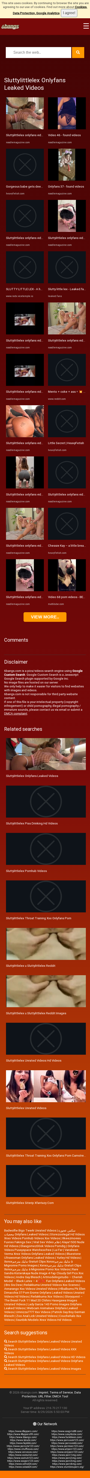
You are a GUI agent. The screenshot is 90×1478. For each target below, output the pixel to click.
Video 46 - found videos (64, 135)
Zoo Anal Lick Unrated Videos (36, 1316)
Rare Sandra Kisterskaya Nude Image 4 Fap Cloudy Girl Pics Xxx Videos (44, 1273)
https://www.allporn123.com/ (67, 1449)
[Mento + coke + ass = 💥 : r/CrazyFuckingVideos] (67, 385)
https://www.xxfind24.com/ (23, 1463)
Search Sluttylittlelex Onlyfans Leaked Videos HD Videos (46, 1357)
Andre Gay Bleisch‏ (28, 1277)
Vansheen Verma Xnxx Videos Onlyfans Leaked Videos (41, 1252)
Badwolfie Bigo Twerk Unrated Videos (30, 1230)
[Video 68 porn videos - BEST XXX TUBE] (67, 590)
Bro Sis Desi (14, 1285)
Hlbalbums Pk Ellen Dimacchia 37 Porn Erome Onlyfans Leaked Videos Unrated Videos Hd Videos (44, 1292)
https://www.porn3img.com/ (67, 1460)
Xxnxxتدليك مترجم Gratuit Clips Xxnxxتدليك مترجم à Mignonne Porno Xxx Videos (42, 1267)
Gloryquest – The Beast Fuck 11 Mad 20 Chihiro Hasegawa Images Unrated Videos (43, 1300)
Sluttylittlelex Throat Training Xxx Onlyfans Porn (38, 918)
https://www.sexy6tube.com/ (66, 1434)
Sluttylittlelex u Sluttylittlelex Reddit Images (36, 1013)
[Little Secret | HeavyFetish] (67, 436)
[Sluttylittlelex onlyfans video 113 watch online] (67, 333)
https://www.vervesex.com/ (23, 1452)
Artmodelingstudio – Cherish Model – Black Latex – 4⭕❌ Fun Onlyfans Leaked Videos (44, 1279)
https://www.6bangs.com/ (23, 1437)
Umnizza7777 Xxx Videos (33, 1312)
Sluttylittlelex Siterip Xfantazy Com (30, 1203)
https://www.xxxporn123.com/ (23, 1460)
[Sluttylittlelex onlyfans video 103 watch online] (25, 385)
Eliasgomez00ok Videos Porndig (43, 1246)
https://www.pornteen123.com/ (67, 1446)
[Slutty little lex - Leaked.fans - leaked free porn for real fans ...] (67, 282)
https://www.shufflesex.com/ (23, 1449)
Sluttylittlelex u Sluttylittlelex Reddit (30, 966)
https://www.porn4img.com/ (67, 1463)
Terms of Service (61, 1392)
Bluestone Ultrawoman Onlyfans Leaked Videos (42, 1256)
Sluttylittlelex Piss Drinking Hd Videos (32, 823)
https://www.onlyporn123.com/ (67, 1452)
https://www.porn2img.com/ (67, 1458)
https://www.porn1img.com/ (67, 1455)
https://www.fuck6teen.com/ (67, 1437)
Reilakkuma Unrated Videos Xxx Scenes (51, 1285)
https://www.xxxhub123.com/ (23, 1458)
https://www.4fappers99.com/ (23, 1434)
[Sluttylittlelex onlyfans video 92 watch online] (25, 128)
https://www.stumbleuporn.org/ (67, 1466)
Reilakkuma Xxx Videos (47, 1296)
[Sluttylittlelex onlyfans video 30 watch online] (67, 487)
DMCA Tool (60, 1396)
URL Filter (44, 1396)
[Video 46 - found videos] (67, 128)
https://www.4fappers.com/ (23, 1431)
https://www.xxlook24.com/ (23, 1466)
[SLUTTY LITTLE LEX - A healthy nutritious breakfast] (25, 282)
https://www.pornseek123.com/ (67, 1440)
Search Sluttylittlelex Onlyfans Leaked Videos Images (44, 1369)
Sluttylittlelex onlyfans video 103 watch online (37, 392)
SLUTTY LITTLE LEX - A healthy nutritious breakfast (41, 289)
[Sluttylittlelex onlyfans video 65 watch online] (67, 231)
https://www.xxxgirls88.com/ (66, 1431)
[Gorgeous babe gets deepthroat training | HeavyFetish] (25, 180)
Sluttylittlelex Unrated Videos (26, 1108)
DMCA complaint (15, 713)
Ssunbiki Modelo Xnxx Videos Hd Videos (44, 1320)
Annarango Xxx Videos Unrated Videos (30, 1289)
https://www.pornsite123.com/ (23, 1446)
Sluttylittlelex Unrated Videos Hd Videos (33, 1060)
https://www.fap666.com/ (23, 1443)
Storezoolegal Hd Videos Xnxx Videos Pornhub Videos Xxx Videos (44, 1236)
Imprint (43, 1392)
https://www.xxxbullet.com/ (23, 1455)
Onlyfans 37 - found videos (66, 186)
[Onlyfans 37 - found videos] (67, 180)
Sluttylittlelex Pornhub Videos (26, 871)
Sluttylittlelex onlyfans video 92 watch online (36, 135)
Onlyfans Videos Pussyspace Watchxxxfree (41, 1248)
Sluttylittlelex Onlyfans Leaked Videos (32, 776)
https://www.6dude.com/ (23, 1440)
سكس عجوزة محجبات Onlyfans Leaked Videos (39, 1232)
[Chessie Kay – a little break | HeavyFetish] (67, 539)
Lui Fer (58, 1250)
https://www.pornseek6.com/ (67, 1443)
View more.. (45, 617)
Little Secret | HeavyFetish (66, 443)
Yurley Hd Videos (68, 1258)
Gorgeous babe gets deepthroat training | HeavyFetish (43, 186)
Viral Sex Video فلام (46, 1242)
